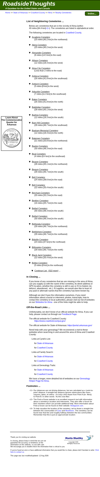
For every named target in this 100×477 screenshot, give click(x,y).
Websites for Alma (43, 302)
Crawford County (73, 33)
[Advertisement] (11, 65)
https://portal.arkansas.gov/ (79, 325)
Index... (92, 13)
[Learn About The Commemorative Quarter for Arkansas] (11, 149)
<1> (47, 28)
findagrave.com (76, 406)
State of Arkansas (45, 343)
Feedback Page (69, 314)
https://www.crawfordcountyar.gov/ (49, 321)
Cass (59, 411)
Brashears (69, 411)
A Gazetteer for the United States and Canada (27, 8)
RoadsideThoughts (29, 3)
